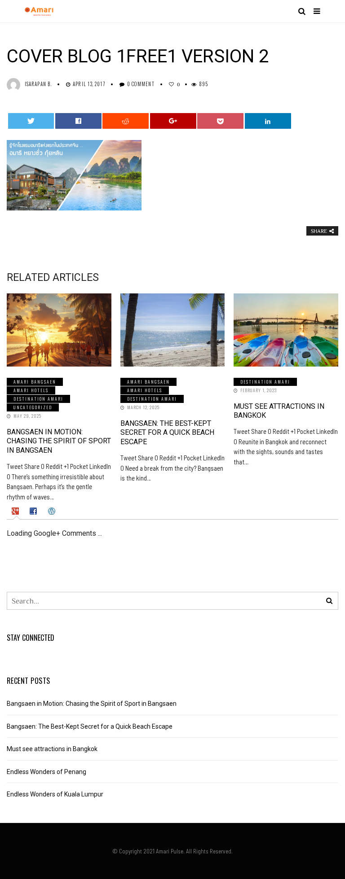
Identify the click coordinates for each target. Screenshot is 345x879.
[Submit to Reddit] (125, 121)
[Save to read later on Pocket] (220, 121)
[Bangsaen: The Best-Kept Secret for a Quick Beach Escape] (172, 330)
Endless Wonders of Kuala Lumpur (55, 794)
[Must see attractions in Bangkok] (286, 330)
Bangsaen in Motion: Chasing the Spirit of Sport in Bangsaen (59, 441)
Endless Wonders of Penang (46, 771)
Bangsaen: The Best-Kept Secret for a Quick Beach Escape (167, 432)
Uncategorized (32, 407)
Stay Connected (30, 637)
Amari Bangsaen (34, 381)
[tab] (16, 511)
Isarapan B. (38, 83)
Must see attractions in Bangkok (52, 748)
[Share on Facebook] (78, 121)
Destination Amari (38, 398)
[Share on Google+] (173, 121)
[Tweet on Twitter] (31, 121)
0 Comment (141, 83)
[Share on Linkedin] (268, 121)
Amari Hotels (31, 390)
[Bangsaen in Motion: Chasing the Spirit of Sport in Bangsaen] (59, 330)
